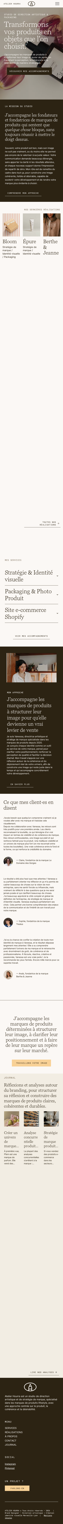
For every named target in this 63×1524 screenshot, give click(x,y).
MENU (8, 1421)
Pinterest (10, 1468)
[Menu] (57, 3)
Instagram (10, 1463)
